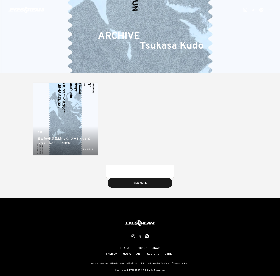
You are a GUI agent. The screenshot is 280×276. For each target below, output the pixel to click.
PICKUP (142, 248)
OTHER (169, 254)
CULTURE (153, 254)
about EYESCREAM (100, 263)
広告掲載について (117, 263)
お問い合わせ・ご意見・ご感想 (138, 263)
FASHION (112, 254)
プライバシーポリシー (180, 263)
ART (40, 132)
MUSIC (127, 254)
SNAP (156, 248)
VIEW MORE (140, 183)
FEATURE (126, 248)
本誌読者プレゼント (161, 263)
